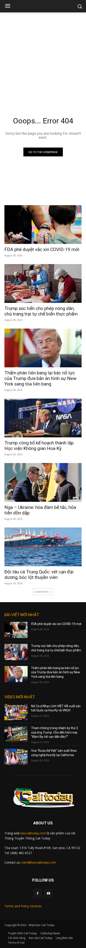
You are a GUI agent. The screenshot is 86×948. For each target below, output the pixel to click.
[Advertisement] (43, 58)
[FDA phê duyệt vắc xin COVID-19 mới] (43, 224)
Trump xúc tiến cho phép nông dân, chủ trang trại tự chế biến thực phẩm (41, 311)
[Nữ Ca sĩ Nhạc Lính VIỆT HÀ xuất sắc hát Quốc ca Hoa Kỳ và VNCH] (16, 712)
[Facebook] (37, 893)
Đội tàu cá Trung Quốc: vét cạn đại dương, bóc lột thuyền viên (39, 574)
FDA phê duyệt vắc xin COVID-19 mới (41, 249)
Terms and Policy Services (23, 906)
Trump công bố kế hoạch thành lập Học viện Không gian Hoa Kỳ (39, 445)
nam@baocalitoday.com (38, 862)
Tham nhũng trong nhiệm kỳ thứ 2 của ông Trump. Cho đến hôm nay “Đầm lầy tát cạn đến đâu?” (54, 732)
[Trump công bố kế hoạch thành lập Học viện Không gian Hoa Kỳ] (43, 418)
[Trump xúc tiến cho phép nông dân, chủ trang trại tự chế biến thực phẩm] (43, 283)
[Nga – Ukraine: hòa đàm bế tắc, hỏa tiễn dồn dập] (43, 482)
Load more (42, 592)
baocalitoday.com (33, 833)
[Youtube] (48, 893)
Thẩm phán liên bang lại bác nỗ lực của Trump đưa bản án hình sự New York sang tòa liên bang (40, 378)
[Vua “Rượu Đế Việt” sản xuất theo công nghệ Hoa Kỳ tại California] (16, 757)
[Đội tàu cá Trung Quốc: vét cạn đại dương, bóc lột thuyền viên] (43, 547)
